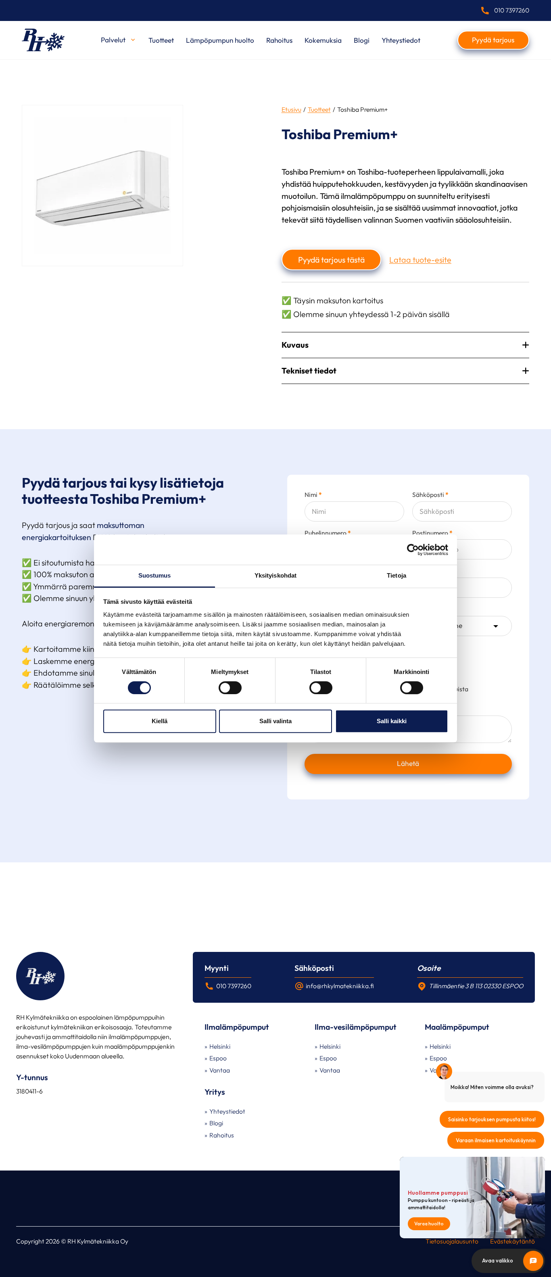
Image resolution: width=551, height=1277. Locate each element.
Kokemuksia (323, 40)
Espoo (218, 1058)
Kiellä (159, 721)
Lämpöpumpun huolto (220, 40)
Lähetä (408, 763)
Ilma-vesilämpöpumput (356, 1027)
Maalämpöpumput (457, 1027)
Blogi (361, 40)
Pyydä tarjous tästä (331, 260)
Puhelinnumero (328, 533)
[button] (405, 345)
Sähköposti (430, 495)
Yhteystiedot (401, 40)
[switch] (230, 687)
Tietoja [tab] (396, 575)
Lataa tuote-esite (420, 260)
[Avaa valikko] (132, 39)
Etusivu (291, 109)
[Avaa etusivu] (43, 40)
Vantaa (219, 1070)
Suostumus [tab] (154, 575)
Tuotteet (161, 40)
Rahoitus (279, 40)
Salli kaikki (392, 721)
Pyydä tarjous (493, 39)
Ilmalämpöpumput (237, 1027)
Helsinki (219, 1046)
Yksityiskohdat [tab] (275, 575)
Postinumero (432, 533)
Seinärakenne (431, 609)
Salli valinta (275, 721)
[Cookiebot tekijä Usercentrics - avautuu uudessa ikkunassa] (413, 550)
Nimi (313, 495)
